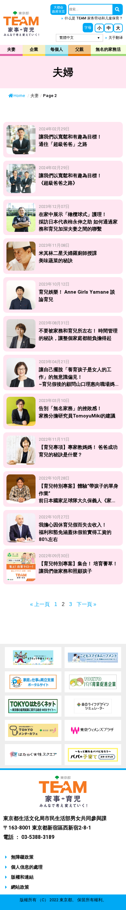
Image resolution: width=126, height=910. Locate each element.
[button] (88, 27)
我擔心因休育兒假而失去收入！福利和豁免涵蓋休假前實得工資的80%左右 (75, 532)
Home (20, 95)
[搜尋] (117, 10)
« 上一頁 (40, 604)
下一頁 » (86, 604)
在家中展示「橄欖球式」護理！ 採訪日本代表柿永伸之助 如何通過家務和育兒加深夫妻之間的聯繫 (78, 221)
